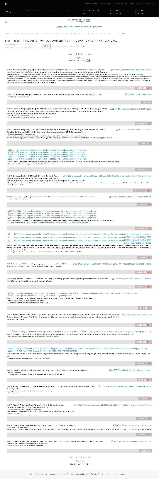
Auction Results (139, 11)
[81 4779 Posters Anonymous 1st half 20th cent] (131, 441)
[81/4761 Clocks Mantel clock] (138, 94)
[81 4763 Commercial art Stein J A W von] (133, 130)
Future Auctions (115, 11)
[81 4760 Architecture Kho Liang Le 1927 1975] (131, 70)
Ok (108, 474)
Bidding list (121, 4)
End (89, 54)
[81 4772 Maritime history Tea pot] (137, 314)
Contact (150, 4)
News (132, 4)
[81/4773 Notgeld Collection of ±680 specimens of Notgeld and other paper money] (46, 331)
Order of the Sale (91, 11)
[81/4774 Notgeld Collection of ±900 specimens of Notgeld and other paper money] (42, 348)
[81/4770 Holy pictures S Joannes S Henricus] (132, 279)
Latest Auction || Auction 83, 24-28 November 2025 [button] (46, 11)
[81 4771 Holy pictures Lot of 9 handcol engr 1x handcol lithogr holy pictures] (39, 293)
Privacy (140, 4)
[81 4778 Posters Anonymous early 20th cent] (132, 425)
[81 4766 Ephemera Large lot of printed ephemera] (130, 197)
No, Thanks (121, 474)
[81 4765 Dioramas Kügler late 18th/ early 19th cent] (84, 176)
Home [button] (8, 12)
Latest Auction (91, 4)
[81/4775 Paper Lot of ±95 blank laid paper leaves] (130, 370)
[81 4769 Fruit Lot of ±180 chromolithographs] (92, 264)
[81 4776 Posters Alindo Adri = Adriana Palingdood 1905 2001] (125, 386)
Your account (107, 4)
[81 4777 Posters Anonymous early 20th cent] (92, 405)
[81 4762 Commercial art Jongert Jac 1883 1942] (131, 109)
